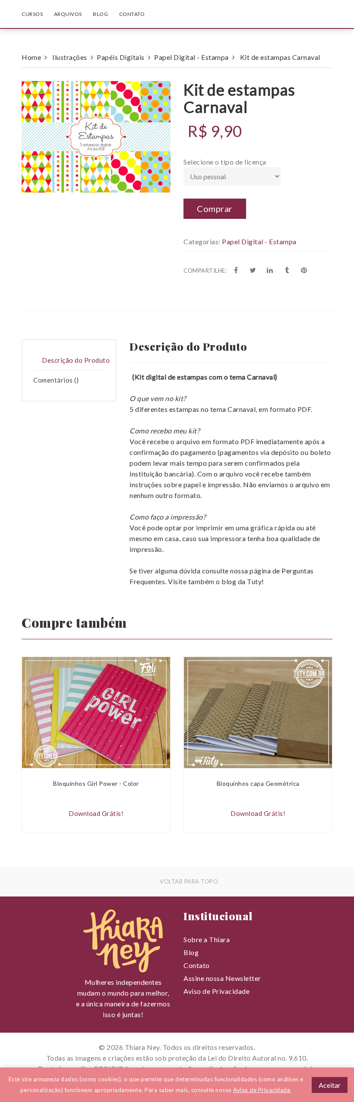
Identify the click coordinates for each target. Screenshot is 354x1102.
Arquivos (68, 14)
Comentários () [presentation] (56, 380)
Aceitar (330, 1085)
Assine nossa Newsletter (222, 978)
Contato (132, 14)
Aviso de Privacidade (216, 991)
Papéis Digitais (121, 57)
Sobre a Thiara (206, 939)
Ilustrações (69, 57)
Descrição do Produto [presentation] (76, 360)
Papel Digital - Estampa (191, 57)
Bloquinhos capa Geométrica (258, 783)
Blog (100, 14)
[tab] (69, 360)
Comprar (215, 208)
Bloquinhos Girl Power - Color (96, 783)
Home (31, 57)
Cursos (32, 14)
